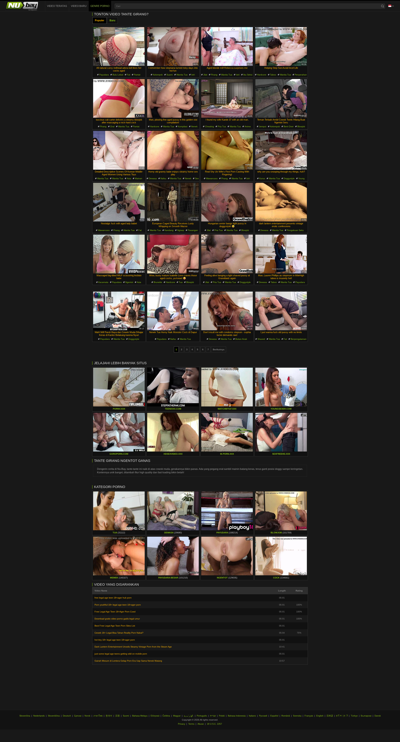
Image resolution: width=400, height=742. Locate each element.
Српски (77, 715)
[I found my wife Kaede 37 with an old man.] (227, 98)
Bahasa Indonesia (237, 715)
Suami (169, 74)
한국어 (109, 715)
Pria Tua (222, 126)
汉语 (117, 715)
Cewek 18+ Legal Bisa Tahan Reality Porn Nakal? (119, 633)
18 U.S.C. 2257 (214, 724)
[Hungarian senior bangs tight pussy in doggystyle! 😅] (227, 202)
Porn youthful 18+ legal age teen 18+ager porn (118, 604)
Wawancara (212, 178)
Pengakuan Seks (295, 230)
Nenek (194, 126)
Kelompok (158, 74)
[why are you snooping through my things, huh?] (281, 150)
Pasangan (193, 230)
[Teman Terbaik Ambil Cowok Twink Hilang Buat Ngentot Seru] (281, 98)
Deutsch (67, 715)
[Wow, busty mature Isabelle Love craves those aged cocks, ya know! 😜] (173, 254)
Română (285, 715)
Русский (263, 715)
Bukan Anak (241, 339)
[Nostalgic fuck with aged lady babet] (119, 202)
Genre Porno (99, 6)
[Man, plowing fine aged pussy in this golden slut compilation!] (173, 98)
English (319, 715)
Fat (128, 74)
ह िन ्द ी (342, 715)
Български (366, 715)
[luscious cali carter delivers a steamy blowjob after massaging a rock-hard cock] (119, 98)
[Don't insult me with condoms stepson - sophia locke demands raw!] (227, 311)
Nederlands (39, 715)
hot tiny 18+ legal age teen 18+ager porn (115, 640)
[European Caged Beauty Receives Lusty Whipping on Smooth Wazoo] (173, 202)
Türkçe (354, 715)
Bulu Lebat (117, 74)
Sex (197, 178)
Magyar (177, 715)
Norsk (87, 715)
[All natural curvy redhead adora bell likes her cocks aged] (119, 46)
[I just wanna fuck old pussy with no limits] (281, 311)
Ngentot (129, 282)
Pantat (137, 74)
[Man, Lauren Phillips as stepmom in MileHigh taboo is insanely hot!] (281, 254)
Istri (193, 74)
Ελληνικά (155, 715)
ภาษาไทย (97, 715)
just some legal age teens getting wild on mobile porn (121, 653)
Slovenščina (54, 715)
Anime (248, 126)
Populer (99, 20)
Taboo (273, 74)
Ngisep (180, 230)
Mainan (138, 178)
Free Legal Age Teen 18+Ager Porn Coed (115, 611)
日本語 (330, 715)
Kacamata (103, 282)
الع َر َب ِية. (189, 715)
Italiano (252, 715)
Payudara (104, 74)
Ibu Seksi (247, 74)
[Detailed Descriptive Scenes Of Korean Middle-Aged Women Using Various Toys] (119, 150)
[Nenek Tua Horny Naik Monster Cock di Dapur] (173, 311)
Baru (112, 20)
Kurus (262, 178)
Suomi (126, 715)
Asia (129, 178)
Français (309, 715)
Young (301, 178)
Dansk (378, 715)
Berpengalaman (298, 339)
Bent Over (289, 126)
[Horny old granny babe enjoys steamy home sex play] (173, 150)
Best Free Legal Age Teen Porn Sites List (115, 625)
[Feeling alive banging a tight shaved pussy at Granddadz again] (227, 254)
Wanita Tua (182, 74)
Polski (222, 715)
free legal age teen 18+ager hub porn (113, 597)
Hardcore (261, 74)
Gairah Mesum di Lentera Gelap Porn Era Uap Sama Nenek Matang (128, 661)
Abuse (201, 724)
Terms (191, 724)
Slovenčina (24, 715)
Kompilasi (182, 126)
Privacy (181, 724)
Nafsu (163, 178)
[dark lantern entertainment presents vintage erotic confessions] (281, 202)
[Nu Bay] (22, 6)
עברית (213, 715)
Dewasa (153, 178)
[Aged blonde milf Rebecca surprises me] (227, 46)
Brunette (158, 282)
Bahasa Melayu (140, 715)
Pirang (214, 74)
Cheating (209, 126)
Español (274, 715)
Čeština (166, 715)
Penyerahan (301, 74)
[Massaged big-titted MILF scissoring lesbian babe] (119, 254)
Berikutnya (218, 349)
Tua (180, 282)
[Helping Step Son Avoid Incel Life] (281, 46)
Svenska (297, 715)
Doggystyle (289, 178)
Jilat (205, 74)
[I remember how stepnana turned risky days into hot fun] (173, 46)
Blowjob (301, 126)
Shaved (261, 339)
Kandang (169, 230)
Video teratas (57, 6)
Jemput (262, 126)
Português (202, 715)
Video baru (79, 6)
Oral (112, 126)
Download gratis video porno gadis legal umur (117, 618)
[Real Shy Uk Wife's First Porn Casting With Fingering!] (227, 150)
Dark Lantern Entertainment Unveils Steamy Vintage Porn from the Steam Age (133, 646)
